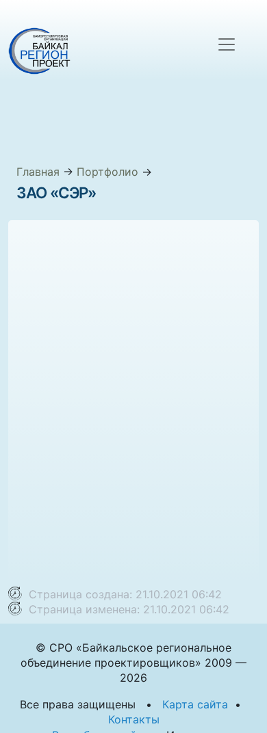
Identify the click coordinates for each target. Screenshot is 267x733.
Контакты (134, 719)
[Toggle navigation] (226, 44)
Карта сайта (195, 704)
